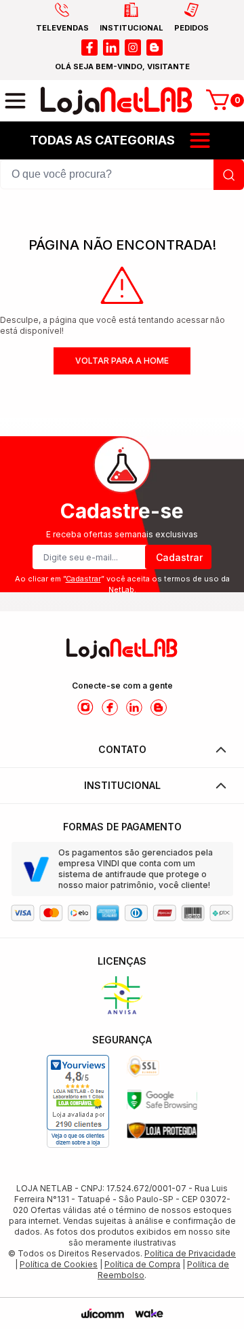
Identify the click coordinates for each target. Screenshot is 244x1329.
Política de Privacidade (190, 1253)
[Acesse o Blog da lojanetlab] (158, 707)
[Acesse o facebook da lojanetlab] (89, 47)
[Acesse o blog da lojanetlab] (154, 47)
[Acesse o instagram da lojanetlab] (133, 47)
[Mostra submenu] (200, 140)
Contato (122, 749)
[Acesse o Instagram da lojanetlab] (85, 707)
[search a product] (229, 174)
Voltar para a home (122, 360)
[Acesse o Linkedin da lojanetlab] (134, 707)
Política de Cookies (59, 1264)
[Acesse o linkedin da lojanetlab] (111, 47)
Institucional (122, 785)
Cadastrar (179, 557)
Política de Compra (142, 1264)
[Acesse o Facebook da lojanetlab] (110, 707)
